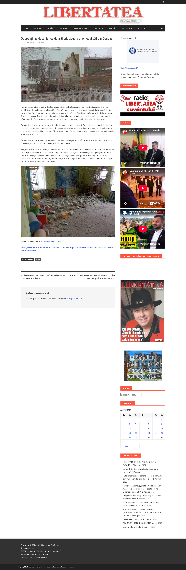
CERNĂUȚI (50, 28)
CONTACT (142, 28)
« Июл (125, 446)
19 (136, 433)
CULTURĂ (111, 28)
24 (123, 437)
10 (123, 428)
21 (149, 433)
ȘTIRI (38, 259)
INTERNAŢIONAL (80, 28)
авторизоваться (74, 298)
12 (136, 428)
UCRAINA (63, 28)
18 (130, 433)
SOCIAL (97, 28)
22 (155, 433)
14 (149, 428)
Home (25, 28)
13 (142, 428)
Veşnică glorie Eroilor (132, 527)
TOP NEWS (37, 28)
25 (130, 437)
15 (155, 428)
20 (142, 433)
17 (123, 433)
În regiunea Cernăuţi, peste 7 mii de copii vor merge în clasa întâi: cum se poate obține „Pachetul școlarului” (142, 488)
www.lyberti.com (53, 241)
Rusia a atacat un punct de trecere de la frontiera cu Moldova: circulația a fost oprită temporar (142, 512)
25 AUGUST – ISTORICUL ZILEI (136, 523)
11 (130, 428)
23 (162, 433)
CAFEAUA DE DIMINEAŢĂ (133, 519)
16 (162, 428)
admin (43, 42)
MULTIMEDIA (126, 28)
